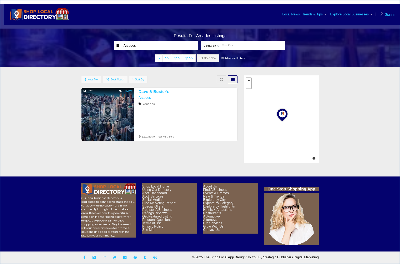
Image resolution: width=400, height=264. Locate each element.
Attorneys (210, 219)
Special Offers (152, 206)
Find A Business (215, 189)
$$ (167, 58)
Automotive (211, 216)
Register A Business (157, 209)
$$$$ (189, 58)
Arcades (145, 97)
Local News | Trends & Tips (302, 14)
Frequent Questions (156, 219)
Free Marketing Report (158, 203)
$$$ (177, 58)
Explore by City (214, 199)
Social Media (152, 199)
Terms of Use (152, 223)
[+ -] (281, 119)
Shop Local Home (155, 186)
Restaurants (212, 213)
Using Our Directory (156, 189)
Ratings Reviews (155, 213)
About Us (210, 186)
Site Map (148, 229)
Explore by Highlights (219, 206)
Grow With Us (213, 226)
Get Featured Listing (157, 216)
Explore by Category (218, 203)
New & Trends (213, 196)
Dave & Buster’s (154, 91)
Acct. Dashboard (154, 193)
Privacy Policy (152, 226)
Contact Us (211, 229)
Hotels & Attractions (217, 209)
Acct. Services (152, 196)
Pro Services (212, 223)
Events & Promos (216, 193)
